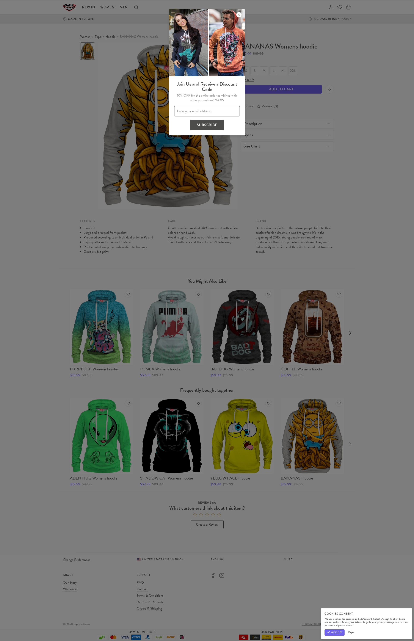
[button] (207, 320)
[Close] (239, 14)
